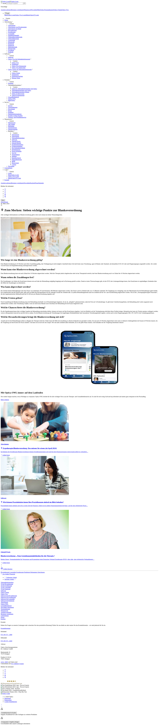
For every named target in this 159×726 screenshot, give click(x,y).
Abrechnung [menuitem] (8, 22)
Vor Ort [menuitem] (14, 153)
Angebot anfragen (6, 10)
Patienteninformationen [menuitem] (15, 114)
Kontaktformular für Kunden (8, 712)
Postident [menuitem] (10, 112)
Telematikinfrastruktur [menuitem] (14, 85)
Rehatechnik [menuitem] (11, 48)
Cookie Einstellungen (10, 701)
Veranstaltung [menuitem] (16, 154)
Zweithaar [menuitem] (11, 50)
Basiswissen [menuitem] (15, 163)
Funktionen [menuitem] (15, 64)
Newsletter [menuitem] (11, 166)
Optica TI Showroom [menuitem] (18, 93)
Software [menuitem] (7, 54)
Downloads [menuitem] (11, 109)
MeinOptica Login (9, 15)
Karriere (32, 183)
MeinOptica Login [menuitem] (13, 175)
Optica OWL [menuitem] (12, 98)
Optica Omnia (57, 10)
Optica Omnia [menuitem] (16, 73)
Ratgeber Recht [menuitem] (16, 158)
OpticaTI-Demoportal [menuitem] (18, 95)
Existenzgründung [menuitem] (17, 146)
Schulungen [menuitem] (15, 74)
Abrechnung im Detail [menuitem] (14, 29)
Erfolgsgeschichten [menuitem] (17, 76)
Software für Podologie (7, 601)
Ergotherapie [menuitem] (12, 32)
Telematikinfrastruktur (7, 582)
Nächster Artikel (9, 579)
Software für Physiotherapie (9, 596)
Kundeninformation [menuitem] (17, 144)
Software (3, 591)
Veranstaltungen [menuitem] (12, 107)
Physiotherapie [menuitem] (12, 30)
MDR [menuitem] (13, 161)
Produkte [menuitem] (7, 80)
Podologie (27, 572)
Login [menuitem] (6, 170)
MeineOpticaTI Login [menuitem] (14, 178)
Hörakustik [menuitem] (11, 42)
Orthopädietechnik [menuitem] (13, 38)
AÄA (2, 662)
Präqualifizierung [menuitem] (17, 159)
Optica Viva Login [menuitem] (13, 176)
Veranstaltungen (48, 10)
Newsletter (34, 10)
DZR (6, 662)
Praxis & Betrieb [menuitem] (16, 151)
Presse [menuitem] (10, 110)
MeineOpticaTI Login (32, 15)
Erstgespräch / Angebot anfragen (10, 722)
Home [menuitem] (6, 20)
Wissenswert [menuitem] (8, 119)
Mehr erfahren (5, 400)
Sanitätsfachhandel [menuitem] (13, 35)
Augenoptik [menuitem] (11, 40)
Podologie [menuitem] (11, 43)
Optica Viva (65, 10)
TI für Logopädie (6, 587)
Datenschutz (8, 700)
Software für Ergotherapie (8, 597)
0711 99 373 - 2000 (6, 634)
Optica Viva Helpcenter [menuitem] (18, 67)
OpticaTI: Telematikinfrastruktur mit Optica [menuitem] (24, 89)
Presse (36, 183)
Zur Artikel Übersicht (8, 574)
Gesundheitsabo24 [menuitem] (13, 97)
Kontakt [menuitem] (6, 180)
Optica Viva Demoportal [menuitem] (19, 66)
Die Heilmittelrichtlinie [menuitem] (18, 148)
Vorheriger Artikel (11, 577)
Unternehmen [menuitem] (8, 168)
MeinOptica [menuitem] (11, 100)
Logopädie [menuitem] (11, 34)
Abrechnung (4, 202)
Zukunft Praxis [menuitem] (12, 127)
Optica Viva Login (20, 15)
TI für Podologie (5, 589)
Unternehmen (5, 615)
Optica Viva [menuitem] (15, 62)
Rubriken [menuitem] (11, 131)
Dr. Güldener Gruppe (17, 663)
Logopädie (13, 572)
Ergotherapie (20, 572)
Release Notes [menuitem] (16, 78)
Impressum (7, 698)
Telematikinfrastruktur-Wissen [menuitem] (20, 92)
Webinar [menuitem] (14, 156)
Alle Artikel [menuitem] (11, 124)
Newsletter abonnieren (7, 607)
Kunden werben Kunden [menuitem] (15, 115)
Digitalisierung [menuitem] (16, 149)
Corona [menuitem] (14, 164)
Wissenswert (27, 10)
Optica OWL (4, 604)
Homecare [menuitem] (11, 45)
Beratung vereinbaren (17, 10)
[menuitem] (19, 59)
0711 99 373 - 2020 (6, 641)
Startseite (41, 183)
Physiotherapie (5, 572)
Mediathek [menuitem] (11, 126)
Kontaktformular (5, 628)
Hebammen (33, 572)
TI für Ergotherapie (6, 586)
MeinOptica (40, 10)
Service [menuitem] (6, 102)
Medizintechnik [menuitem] (12, 47)
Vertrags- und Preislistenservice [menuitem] (17, 117)
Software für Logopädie (8, 599)
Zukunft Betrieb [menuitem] (12, 129)
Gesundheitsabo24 (6, 605)
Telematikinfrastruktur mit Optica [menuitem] (21, 90)
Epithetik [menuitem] (10, 52)
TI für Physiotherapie (7, 584)
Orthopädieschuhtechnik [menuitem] (15, 37)
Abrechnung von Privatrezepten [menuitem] (17, 27)
